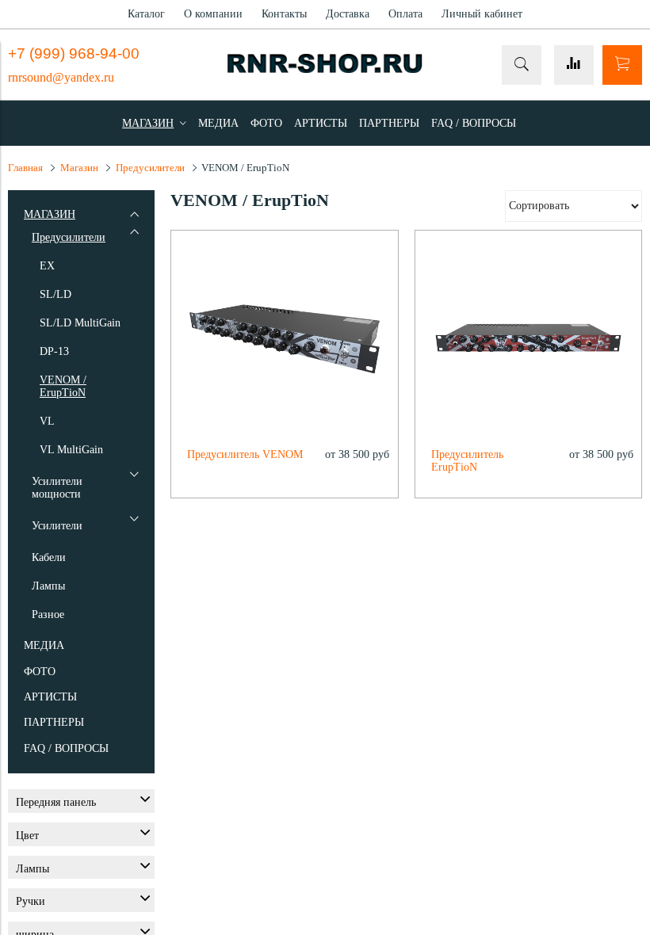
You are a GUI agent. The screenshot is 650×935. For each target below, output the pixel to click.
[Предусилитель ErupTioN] (528, 343)
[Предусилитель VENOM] (284, 343)
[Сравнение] (574, 65)
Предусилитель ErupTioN (467, 460)
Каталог (146, 14)
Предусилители (150, 168)
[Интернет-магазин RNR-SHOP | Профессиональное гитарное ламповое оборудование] (324, 69)
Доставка (347, 14)
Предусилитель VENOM (245, 454)
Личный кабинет (482, 14)
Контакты (284, 14)
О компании (213, 14)
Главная (25, 168)
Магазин (79, 168)
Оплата (405, 14)
